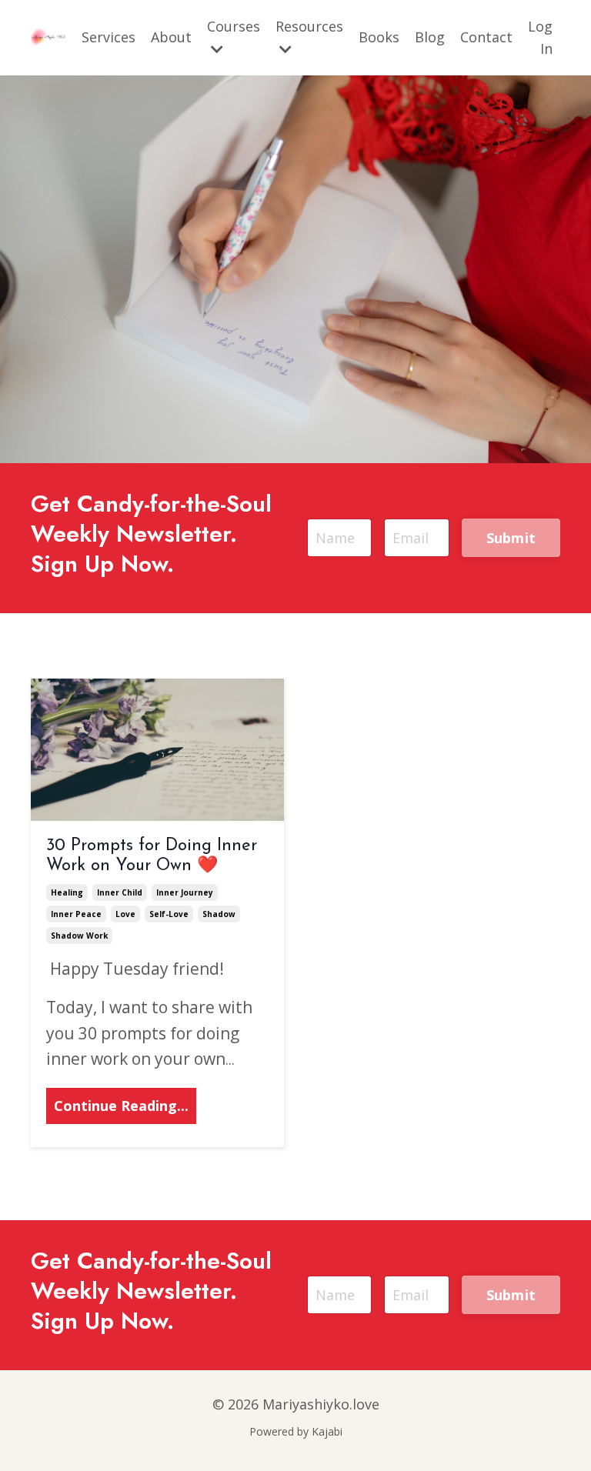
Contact (486, 37)
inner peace (76, 914)
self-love (169, 914)
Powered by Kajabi (295, 1431)
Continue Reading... (121, 1105)
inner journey (184, 892)
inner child (119, 892)
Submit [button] (511, 538)
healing (67, 892)
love (125, 914)
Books (379, 37)
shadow (218, 914)
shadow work (79, 935)
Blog (430, 37)
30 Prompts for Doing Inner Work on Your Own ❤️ (151, 856)
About (171, 37)
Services (108, 37)
